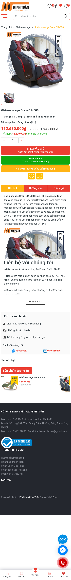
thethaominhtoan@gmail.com (51, 431)
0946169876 (26, 168)
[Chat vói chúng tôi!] (63, 550)
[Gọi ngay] (62, 562)
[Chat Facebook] (13, 351)
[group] (35, 61)
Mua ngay (35, 160)
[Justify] (65, 16)
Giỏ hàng (35, 575)
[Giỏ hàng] (57, 6)
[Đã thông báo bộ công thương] (16, 442)
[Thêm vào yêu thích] (31, 176)
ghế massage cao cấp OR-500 (30, 223)
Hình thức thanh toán (12, 462)
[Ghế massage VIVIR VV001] (9, 384)
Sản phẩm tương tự (16, 370)
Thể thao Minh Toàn (29, 497)
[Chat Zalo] (45, 351)
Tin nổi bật (8, 360)
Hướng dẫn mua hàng (12, 458)
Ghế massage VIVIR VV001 (32, 377)
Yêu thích (63, 577)
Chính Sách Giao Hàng (12, 465)
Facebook (21, 350)
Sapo (55, 497)
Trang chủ (7, 577)
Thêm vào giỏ (35, 150)
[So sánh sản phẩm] (65, 6)
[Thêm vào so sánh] (39, 176)
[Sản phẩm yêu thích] (50, 6)
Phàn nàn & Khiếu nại (12, 473)
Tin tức (50, 577)
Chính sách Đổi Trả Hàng (14, 469)
